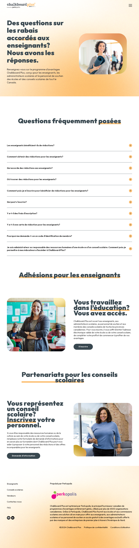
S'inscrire (83, 346)
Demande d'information (23, 455)
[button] (130, 5)
